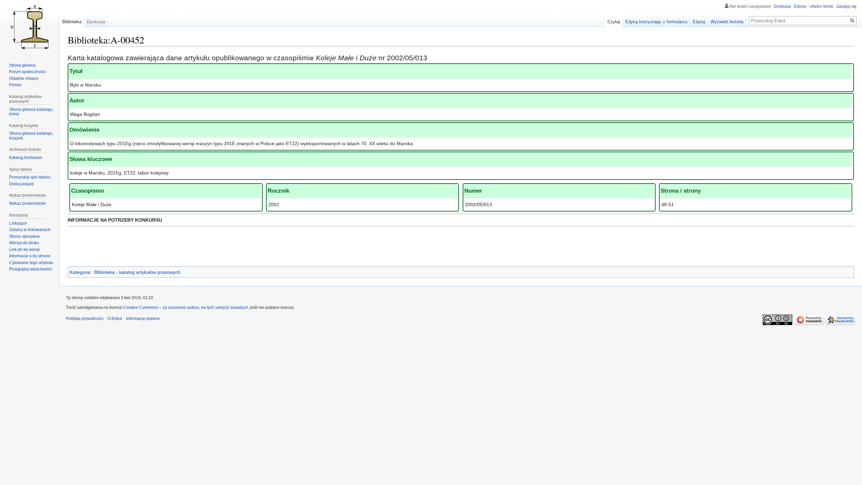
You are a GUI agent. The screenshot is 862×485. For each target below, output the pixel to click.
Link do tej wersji (24, 249)
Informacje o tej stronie (30, 256)
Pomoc (15, 85)
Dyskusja (782, 6)
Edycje (800, 6)
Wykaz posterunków (27, 203)
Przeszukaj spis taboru (30, 177)
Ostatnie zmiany (23, 78)
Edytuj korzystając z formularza (656, 21)
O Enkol (114, 318)
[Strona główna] (30, 27)
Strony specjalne (24, 236)
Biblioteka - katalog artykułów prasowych (137, 272)
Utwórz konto (821, 6)
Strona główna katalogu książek (31, 135)
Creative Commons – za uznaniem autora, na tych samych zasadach (185, 307)
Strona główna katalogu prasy (31, 112)
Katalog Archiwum (25, 157)
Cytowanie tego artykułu (31, 262)
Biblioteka (71, 21)
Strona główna (22, 65)
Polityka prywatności (84, 318)
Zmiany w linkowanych (30, 229)
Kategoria (80, 272)
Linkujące (18, 223)
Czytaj (613, 21)
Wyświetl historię (726, 21)
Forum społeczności (27, 71)
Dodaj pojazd (21, 184)
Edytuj (699, 21)
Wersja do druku (24, 242)
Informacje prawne (143, 318)
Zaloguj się (846, 6)
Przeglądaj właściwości (30, 269)
